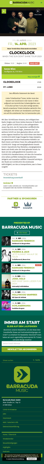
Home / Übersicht (9, 435)
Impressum (7, 418)
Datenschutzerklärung (11, 427)
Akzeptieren (31, 459)
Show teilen (38, 15)
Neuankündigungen (10, 443)
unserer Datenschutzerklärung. (16, 459)
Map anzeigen (33, 77)
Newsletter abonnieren (22, 349)
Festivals (6, 452)
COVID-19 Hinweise (10, 410)
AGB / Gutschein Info (10, 422)
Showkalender (8, 439)
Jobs (4, 414)
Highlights (6, 447)
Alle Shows (23, 233)
